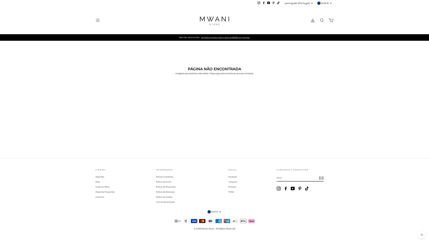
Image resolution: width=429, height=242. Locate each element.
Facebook (232, 177)
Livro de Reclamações (165, 202)
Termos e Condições (164, 177)
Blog (98, 182)
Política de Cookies (164, 197)
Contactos (100, 197)
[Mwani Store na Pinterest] (300, 188)
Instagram (232, 182)
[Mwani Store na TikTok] (307, 188)
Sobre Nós (100, 177)
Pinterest (232, 187)
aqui (218, 73)
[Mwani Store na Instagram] (279, 188)
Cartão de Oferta (102, 187)
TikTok (231, 192)
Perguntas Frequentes (105, 192)
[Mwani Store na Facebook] (286, 188)
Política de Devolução (165, 192)
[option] (214, 37)
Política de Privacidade (166, 187)
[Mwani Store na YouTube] (293, 188)
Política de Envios (163, 182)
